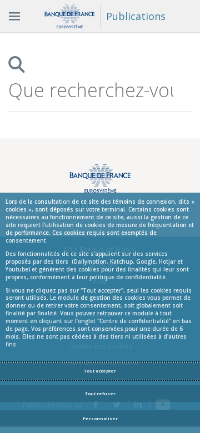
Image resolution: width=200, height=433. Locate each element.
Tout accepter (100, 371)
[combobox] (90, 90)
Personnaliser (100, 418)
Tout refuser (100, 393)
